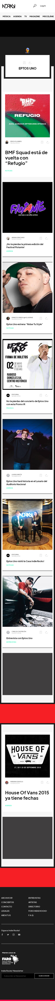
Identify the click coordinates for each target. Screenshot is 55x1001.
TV (25, 16)
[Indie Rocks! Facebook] (3, 935)
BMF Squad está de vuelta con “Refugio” (26, 158)
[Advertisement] (27, 674)
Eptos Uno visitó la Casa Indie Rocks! (25, 561)
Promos (10, 408)
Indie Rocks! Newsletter (12, 971)
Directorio (34, 906)
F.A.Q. (31, 915)
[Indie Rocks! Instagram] (14, 935)
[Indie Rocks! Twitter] (8, 935)
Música (6, 16)
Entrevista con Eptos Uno (19, 638)
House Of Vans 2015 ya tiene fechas (27, 795)
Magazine (35, 16)
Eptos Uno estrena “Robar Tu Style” (24, 324)
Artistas (32, 902)
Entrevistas (11, 642)
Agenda (17, 16)
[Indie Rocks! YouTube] (20, 935)
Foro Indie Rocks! (37, 911)
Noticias (8, 171)
